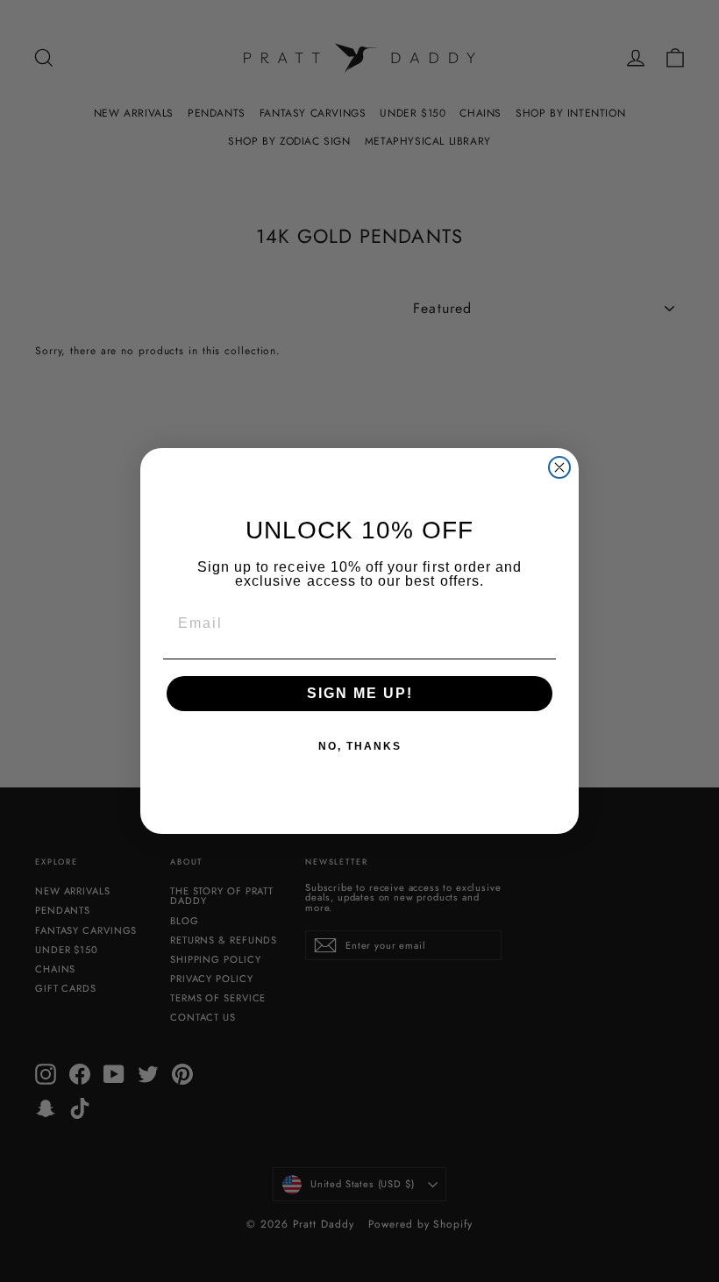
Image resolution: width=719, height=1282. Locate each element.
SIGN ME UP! (360, 693)
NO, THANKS (360, 746)
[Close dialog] (559, 467)
